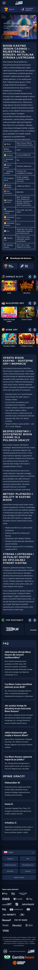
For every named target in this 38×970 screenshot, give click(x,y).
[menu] (4, 3)
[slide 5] (26, 37)
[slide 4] (23, 37)
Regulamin (10, 858)
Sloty (11, 9)
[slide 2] (15, 37)
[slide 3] (19, 37)
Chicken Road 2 (29, 9)
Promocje (27, 871)
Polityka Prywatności (10, 865)
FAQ (27, 858)
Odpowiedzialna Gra (27, 865)
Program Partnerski (19, 877)
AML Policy (10, 871)
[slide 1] (11, 37)
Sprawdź (10, 33)
